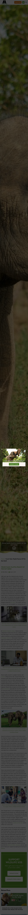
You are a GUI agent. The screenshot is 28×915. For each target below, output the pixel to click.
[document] (14, 457)
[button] (1, 449)
